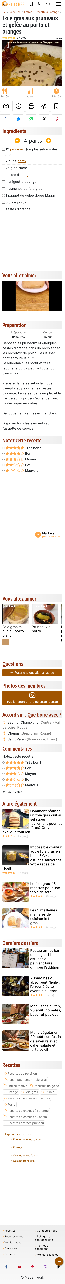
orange (25, 175)
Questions (10, 1248)
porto (22, 161)
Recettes (10, 1230)
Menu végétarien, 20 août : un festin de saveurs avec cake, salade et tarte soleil (45, 1041)
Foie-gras (31, 1092)
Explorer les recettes (18, 1134)
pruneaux (17, 149)
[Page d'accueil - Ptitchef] (4, 12)
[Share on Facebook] (5, 119)
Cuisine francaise (24, 1161)
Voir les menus (13, 1242)
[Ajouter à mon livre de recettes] (56, 106)
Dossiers (9, 1254)
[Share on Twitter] (44, 119)
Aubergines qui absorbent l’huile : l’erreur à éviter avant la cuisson (45, 984)
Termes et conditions (42, 1247)
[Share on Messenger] (18, 119)
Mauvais (31, 471)
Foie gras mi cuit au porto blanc (13, 631)
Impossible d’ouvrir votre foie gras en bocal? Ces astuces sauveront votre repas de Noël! (32, 857)
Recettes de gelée (46, 1086)
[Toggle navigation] (58, 4)
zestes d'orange (18, 209)
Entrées (18, 1147)
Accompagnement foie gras (27, 1079)
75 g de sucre (16, 168)
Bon (27, 454)
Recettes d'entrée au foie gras (29, 1098)
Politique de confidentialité (44, 1238)
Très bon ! (32, 448)
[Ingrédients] (5, 642)
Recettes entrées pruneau (26, 1123)
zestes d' (18, 175)
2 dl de (16, 161)
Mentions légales (47, 1254)
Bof (27, 465)
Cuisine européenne (25, 1155)
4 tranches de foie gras (24, 189)
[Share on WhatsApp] (31, 119)
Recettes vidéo (13, 1236)
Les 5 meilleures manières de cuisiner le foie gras (43, 916)
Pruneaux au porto (42, 629)
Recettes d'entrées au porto (27, 1117)
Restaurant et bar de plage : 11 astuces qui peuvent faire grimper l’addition (45, 958)
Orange (13, 1092)
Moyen (30, 459)
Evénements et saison (27, 1139)
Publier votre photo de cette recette (32, 701)
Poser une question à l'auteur (34, 672)
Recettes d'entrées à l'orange (28, 1110)
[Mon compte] (39, 4)
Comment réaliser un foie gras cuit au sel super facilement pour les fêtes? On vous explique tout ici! (32, 821)
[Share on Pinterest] (57, 119)
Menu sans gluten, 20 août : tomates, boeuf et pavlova (45, 1010)
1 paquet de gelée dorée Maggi (30, 195)
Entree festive (17, 1086)
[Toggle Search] (48, 4)
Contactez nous (47, 1230)
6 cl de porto (16, 202)
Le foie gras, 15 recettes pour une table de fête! (45, 888)
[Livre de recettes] (31, 4)
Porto (12, 1104)
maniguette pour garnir (24, 182)
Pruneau (50, 1092)
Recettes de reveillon (22, 1073)
